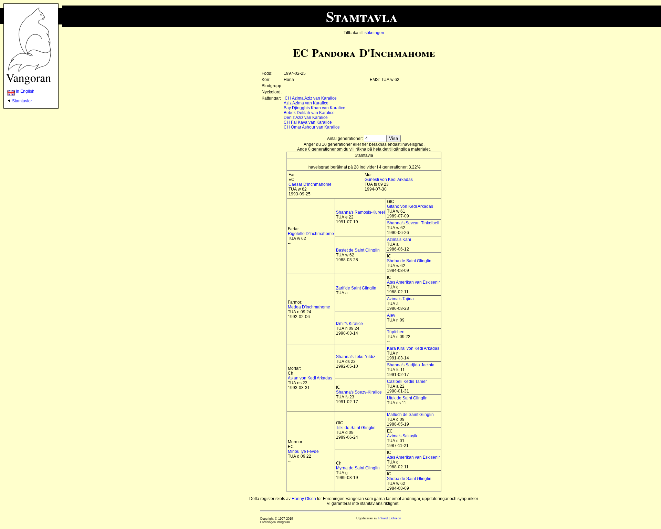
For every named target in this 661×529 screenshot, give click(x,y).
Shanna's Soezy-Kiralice (359, 392)
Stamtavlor (22, 101)
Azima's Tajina (400, 298)
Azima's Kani (399, 239)
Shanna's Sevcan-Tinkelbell (413, 223)
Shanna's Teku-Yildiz (355, 356)
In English (24, 91)
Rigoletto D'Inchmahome (311, 233)
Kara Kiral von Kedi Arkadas (413, 348)
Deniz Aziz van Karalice (306, 117)
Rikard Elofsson (389, 518)
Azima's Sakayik (402, 436)
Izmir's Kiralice (349, 323)
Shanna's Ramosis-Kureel (360, 212)
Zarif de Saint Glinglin (356, 288)
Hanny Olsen (304, 498)
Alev (391, 315)
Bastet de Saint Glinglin (358, 250)
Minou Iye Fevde (303, 451)
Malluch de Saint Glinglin (410, 414)
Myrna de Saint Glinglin (358, 468)
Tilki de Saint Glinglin (356, 427)
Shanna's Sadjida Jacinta (410, 365)
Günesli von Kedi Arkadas (389, 179)
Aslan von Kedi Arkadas (310, 378)
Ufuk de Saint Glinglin (407, 398)
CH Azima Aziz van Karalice (311, 98)
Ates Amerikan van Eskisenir (413, 282)
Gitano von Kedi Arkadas (410, 206)
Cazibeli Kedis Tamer (407, 381)
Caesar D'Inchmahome (310, 184)
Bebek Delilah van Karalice (309, 112)
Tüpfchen (396, 331)
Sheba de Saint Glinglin (409, 260)
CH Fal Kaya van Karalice (308, 122)
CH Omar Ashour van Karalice (312, 127)
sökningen (374, 32)
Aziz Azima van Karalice (306, 103)
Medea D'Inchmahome (309, 307)
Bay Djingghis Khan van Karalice (314, 107)
